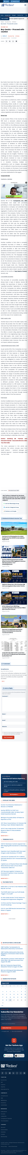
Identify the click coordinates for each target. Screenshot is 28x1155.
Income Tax (7, 15)
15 (21, 994)
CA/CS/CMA (4, 1105)
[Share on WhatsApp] (13, 41)
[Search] (26, 15)
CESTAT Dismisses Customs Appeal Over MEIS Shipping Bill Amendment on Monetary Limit (14, 845)
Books (7, 1)
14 (17, 994)
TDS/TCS (3, 1087)
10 (2, 994)
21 (17, 997)
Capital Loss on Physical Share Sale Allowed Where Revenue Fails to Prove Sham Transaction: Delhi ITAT (14, 865)
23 (25, 997)
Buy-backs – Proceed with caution (12, 30)
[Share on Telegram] (16, 41)
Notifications (4, 1111)
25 (6, 1000)
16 (25, 994)
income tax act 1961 (14, 490)
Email (4, 720)
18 (6, 997)
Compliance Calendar (6, 1118)
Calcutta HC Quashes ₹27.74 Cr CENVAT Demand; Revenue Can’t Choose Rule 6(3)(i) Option (13, 858)
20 (14, 997)
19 (10, 997)
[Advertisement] (14, 65)
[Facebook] (2, 1073)
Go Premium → (14, 794)
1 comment (13, 38)
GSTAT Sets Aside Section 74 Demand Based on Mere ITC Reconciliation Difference (12, 830)
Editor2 (5, 36)
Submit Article (4, 1129)
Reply (3, 681)
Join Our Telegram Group (12, 507)
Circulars (3, 1114)
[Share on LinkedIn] (9, 41)
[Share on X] (6, 41)
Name (4, 714)
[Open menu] (25, 5)
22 (21, 997)
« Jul (2, 1005)
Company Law (4, 1096)
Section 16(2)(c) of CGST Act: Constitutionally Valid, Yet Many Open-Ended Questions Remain (12, 812)
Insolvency (3, 1102)
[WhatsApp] (20, 1073)
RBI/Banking (4, 1100)
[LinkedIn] (13, 1073)
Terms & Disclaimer (12, 1146)
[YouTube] (9, 1073)
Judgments (3, 1116)
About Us (3, 1127)
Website (4, 726)
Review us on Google (10, 511)
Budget (14, 15)
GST (2, 1082)
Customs (3, 1084)
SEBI (2, 1098)
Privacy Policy (4, 1146)
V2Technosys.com (5, 1144)
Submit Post (16, 1)
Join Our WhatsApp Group (12, 503)
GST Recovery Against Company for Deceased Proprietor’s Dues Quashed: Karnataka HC (12, 873)
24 (3, 1000)
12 (10, 994)
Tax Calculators (4, 1121)
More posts (4, 835)
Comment (5, 696)
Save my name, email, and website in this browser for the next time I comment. (13, 733)
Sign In (23, 1)
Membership (4, 1136)
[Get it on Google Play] (9, 1055)
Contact (3, 1134)
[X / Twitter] (6, 1073)
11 (6, 994)
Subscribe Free (7, 1028)
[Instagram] (17, 1073)
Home (2, 15)
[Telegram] (24, 1073)
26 (10, 1000)
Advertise (3, 1132)
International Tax (5, 1089)
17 (2, 997)
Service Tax (20, 15)
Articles (14, 22)
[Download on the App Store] (19, 1055)
